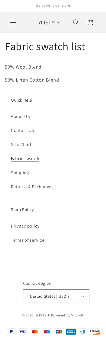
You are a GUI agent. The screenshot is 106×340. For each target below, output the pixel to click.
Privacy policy (25, 226)
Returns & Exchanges (32, 187)
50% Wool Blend (23, 67)
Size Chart (21, 144)
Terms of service (28, 240)
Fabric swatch (25, 158)
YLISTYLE (43, 315)
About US (20, 116)
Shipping (20, 173)
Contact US (22, 130)
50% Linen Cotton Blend (32, 80)
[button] (13, 22)
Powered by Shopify (67, 315)
